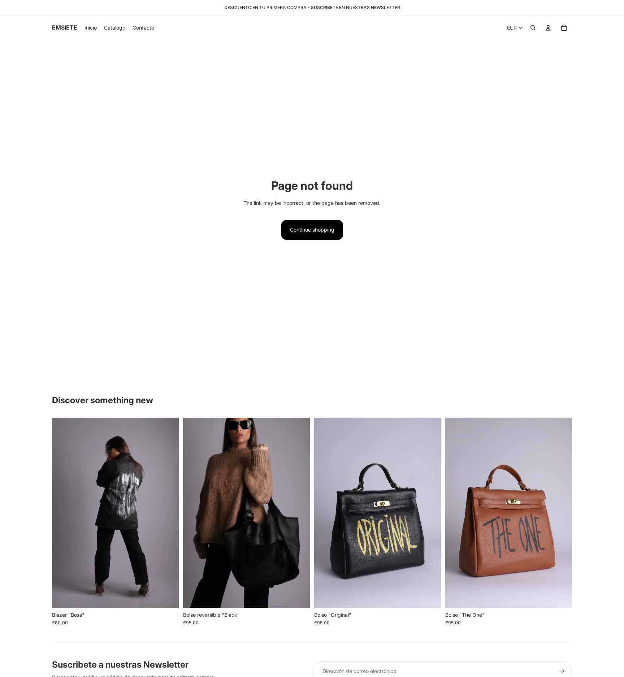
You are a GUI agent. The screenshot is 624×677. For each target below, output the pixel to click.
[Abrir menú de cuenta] (548, 28)
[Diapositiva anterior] (63, 513)
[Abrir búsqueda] (533, 28)
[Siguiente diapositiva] (168, 513)
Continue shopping (312, 230)
